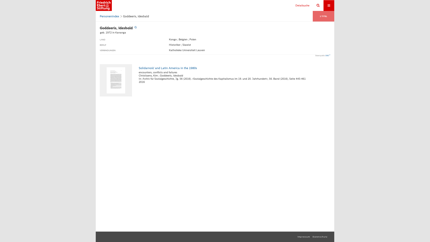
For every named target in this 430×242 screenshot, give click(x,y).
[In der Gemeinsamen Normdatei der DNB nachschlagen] (135, 28)
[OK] (318, 5)
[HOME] (104, 5)
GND (327, 55)
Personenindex (109, 16)
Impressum (303, 237)
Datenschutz (320, 237)
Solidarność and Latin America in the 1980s (168, 68)
